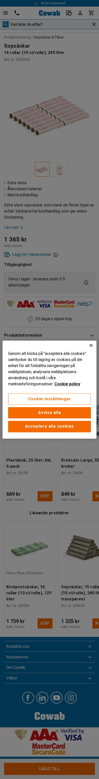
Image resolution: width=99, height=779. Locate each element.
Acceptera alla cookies (49, 426)
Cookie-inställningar (49, 398)
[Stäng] (91, 345)
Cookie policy (67, 384)
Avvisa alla (49, 412)
